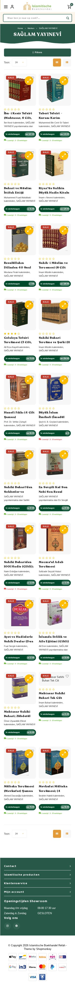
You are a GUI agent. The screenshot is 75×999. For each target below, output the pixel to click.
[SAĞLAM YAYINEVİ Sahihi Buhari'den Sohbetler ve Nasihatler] (20, 464)
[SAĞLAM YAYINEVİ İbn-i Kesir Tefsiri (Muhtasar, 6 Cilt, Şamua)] (20, 90)
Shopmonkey (43, 948)
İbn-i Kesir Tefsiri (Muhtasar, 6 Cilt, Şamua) (18, 115)
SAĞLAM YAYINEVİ (48, 28)
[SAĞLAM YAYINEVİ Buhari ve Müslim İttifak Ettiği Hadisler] (20, 165)
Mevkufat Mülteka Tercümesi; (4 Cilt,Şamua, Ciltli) (53, 788)
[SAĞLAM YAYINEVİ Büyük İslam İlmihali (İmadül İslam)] (55, 389)
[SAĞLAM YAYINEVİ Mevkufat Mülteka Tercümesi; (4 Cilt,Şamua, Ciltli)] (55, 763)
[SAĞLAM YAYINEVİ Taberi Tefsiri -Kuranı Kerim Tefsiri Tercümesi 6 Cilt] (55, 90)
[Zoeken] (67, 18)
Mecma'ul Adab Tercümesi (51, 564)
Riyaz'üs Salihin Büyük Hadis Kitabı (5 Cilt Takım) (54, 190)
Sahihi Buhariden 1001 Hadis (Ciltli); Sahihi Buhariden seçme (19, 564)
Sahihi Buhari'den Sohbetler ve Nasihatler (18, 489)
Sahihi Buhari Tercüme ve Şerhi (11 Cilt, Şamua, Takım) (54, 340)
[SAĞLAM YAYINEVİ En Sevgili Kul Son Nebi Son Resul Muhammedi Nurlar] (55, 464)
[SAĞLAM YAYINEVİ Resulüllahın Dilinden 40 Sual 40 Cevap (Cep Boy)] (20, 239)
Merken (31, 28)
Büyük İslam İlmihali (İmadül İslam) (52, 414)
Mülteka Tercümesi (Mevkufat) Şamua (19, 788)
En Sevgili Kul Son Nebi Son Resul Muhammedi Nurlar (54, 489)
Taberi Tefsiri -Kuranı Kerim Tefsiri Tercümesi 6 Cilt (54, 115)
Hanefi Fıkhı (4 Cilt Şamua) (19, 414)
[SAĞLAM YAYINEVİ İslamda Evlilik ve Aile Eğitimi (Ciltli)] (55, 613)
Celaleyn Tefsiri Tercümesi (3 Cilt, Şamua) (18, 340)
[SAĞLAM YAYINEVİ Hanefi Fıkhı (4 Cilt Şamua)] (20, 389)
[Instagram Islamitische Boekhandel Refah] (7, 926)
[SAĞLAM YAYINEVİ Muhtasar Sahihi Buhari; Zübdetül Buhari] (20, 688)
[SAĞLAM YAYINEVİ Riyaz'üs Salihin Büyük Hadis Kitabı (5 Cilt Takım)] (55, 165)
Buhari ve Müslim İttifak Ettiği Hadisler (18, 190)
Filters (38, 52)
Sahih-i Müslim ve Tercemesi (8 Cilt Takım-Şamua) (53, 265)
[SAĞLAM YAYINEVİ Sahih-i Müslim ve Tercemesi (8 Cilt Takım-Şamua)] (55, 239)
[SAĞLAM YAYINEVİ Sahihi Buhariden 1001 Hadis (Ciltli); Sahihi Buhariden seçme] (20, 538)
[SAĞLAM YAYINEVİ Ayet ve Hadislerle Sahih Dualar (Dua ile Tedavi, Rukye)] (20, 613)
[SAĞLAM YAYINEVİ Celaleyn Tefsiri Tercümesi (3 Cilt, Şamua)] (20, 314)
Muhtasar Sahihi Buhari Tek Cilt (52, 695)
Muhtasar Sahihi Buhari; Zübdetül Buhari (17, 714)
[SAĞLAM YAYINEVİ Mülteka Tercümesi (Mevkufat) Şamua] (20, 763)
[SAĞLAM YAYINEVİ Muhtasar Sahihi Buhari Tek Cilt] (55, 679)
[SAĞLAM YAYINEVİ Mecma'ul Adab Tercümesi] (55, 538)
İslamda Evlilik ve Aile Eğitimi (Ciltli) (54, 639)
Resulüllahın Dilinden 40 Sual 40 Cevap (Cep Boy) (19, 265)
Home (20, 28)
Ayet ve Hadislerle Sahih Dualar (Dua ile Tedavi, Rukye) (18, 639)
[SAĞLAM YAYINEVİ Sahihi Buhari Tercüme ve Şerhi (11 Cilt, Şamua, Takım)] (55, 314)
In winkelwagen (13, 134)
